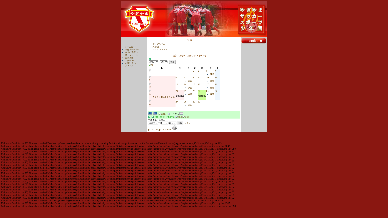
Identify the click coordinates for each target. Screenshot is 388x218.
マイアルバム (158, 44)
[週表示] (163, 114)
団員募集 (129, 57)
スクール (129, 60)
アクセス (129, 66)
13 (177, 84)
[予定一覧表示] (181, 114)
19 (150, 93)
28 (185, 102)
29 (194, 102)
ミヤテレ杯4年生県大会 (163, 97)
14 (185, 84)
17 (207, 84)
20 (177, 91)
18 (216, 84)
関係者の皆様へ (132, 49)
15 (194, 84)
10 (207, 77)
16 (199, 84)
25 (216, 91)
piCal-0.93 (153, 129)
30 (199, 102)
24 (207, 91)
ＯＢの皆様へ (131, 52)
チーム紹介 (130, 47)
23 (199, 91)
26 (150, 104)
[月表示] (156, 114)
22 (194, 91)
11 (216, 77)
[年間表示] (150, 114)
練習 (212, 74)
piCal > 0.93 (165, 129)
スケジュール (131, 55)
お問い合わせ (131, 63)
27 (177, 102)
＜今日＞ (188, 123)
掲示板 (155, 46)
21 (185, 91)
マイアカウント (159, 49)
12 (150, 87)
